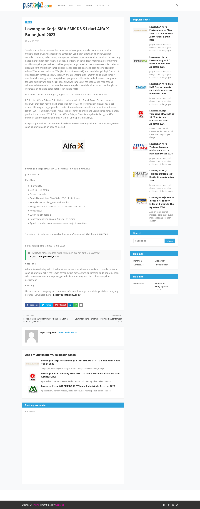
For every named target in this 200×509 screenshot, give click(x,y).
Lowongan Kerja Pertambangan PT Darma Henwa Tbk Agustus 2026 (159, 61)
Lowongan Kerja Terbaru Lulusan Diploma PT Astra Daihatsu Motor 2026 (161, 148)
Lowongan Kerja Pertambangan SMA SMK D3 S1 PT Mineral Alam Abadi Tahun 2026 (161, 33)
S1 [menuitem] (109, 5)
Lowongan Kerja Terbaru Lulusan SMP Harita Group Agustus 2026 (161, 175)
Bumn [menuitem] (89, 5)
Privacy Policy (161, 264)
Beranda (137, 260)
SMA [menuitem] (71, 5)
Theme (36, 504)
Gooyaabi (60, 504)
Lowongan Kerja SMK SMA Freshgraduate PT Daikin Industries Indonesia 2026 (161, 88)
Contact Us (138, 264)
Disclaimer (160, 260)
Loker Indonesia (67, 332)
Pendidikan (138, 283)
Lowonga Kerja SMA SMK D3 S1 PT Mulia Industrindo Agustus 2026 (78, 386)
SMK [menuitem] (79, 5)
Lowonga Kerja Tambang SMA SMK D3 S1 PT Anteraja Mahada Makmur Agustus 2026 (162, 117)
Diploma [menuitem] (99, 5)
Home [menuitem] (61, 5)
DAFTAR (103, 234)
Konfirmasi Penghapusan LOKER (161, 286)
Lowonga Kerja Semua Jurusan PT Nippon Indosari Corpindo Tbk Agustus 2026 (161, 202)
